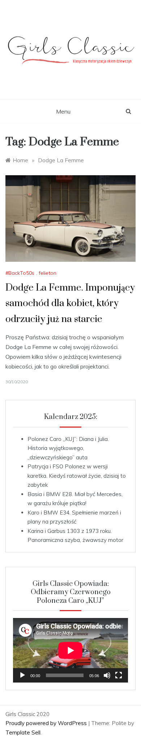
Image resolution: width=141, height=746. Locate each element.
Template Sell (22, 732)
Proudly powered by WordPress (46, 723)
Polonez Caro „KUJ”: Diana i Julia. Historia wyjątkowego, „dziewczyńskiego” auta (68, 448)
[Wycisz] (107, 675)
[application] (70, 650)
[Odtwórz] (22, 675)
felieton (47, 273)
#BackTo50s (19, 273)
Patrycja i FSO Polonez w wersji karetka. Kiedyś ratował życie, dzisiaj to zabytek (76, 475)
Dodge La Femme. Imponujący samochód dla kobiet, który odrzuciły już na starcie (70, 303)
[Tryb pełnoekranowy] (118, 675)
